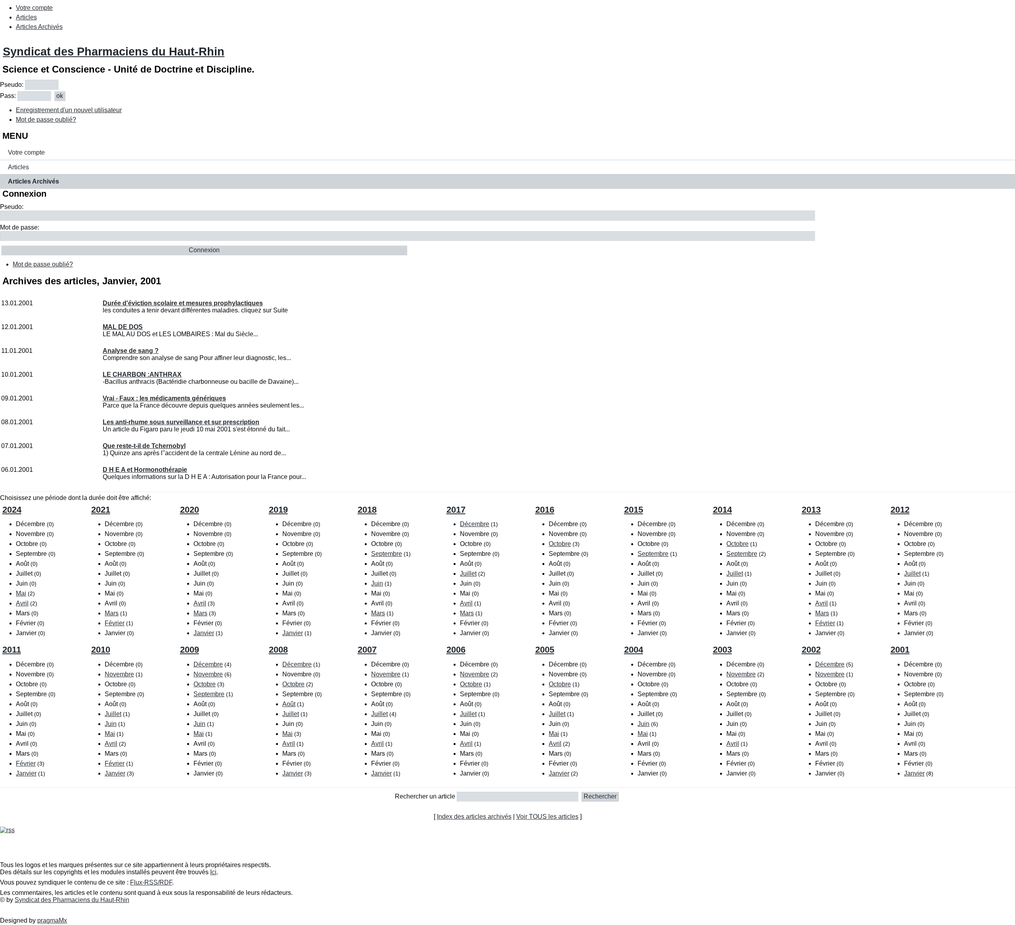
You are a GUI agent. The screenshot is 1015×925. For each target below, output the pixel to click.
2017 (455, 510)
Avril (22, 603)
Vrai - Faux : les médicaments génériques (164, 398)
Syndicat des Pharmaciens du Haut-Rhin (113, 51)
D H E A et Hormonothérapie (145, 469)
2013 (811, 510)
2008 (278, 650)
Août (288, 704)
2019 (278, 510)
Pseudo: (11, 84)
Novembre (119, 674)
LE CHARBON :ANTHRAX (142, 374)
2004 (633, 650)
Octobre (560, 543)
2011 (11, 650)
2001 (900, 650)
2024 (11, 510)
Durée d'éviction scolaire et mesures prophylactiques (183, 303)
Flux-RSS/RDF (151, 882)
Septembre (386, 553)
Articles (26, 17)
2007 (367, 650)
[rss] (7, 830)
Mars (112, 613)
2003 (722, 650)
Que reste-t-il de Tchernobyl (144, 445)
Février (114, 623)
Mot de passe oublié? (46, 119)
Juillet (468, 573)
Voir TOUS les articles (547, 816)
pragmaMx (52, 920)
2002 (811, 650)
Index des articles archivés (474, 816)
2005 (544, 650)
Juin (377, 583)
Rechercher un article (425, 796)
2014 (722, 510)
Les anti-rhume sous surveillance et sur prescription (181, 422)
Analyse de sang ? (131, 350)
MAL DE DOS (123, 327)
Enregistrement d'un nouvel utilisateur (69, 110)
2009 (189, 650)
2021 (100, 510)
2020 (189, 510)
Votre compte (34, 7)
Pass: (8, 95)
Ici (213, 872)
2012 (900, 510)
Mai (21, 593)
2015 (633, 510)
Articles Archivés (39, 26)
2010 (100, 650)
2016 (544, 510)
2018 (367, 510)
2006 (455, 650)
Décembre (474, 524)
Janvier (203, 633)
